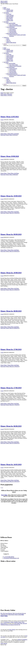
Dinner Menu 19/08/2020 (10, 156)
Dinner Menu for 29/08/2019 (11, 273)
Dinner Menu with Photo (13, 133)
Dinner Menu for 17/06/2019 (11, 388)
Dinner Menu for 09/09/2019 (11, 234)
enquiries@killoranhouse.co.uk (12, 558)
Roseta (19, 639)
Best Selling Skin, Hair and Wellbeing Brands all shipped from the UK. (14, 624)
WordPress (24, 639)
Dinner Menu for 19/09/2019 (11, 196)
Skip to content (4, 1)
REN (23, 622)
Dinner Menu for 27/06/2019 (11, 349)
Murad (19, 622)
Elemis (12, 622)
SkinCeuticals (4, 623)
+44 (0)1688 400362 (9, 556)
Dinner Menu (4, 133)
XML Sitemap (4, 643)
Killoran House (4, 2)
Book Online (4, 495)
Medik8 (16, 622)
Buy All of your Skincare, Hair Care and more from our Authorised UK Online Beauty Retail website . (13, 615)
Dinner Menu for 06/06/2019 (11, 426)
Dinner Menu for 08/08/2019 (11, 311)
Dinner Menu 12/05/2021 (10, 117)
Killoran (12, 629)
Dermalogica (7, 622)
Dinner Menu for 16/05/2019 (11, 464)
